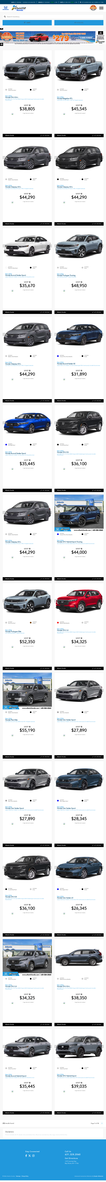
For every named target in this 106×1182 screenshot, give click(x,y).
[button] (50, 68)
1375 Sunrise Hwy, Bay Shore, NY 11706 (92, 2)
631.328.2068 (43, 2)
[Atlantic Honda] (18, 8)
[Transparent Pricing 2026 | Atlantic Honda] (53, 37)
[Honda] (6, 8)
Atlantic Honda (9, 135)
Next (1, 44)
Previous (1, 28)
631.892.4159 (65, 2)
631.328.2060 (16, 2)
